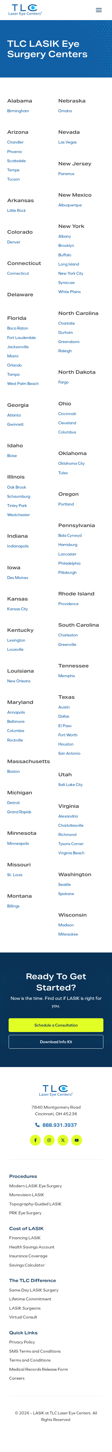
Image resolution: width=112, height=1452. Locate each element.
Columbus (67, 432)
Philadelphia (69, 563)
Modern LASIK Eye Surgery (35, 1185)
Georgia (18, 405)
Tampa (13, 374)
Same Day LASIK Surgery (33, 1290)
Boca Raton (17, 328)
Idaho (15, 445)
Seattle (64, 884)
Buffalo (64, 255)
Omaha (65, 111)
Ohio (64, 403)
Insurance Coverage (28, 1255)
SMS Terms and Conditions (35, 1351)
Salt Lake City (70, 784)
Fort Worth (68, 735)
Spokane (66, 893)
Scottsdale (16, 160)
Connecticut (24, 263)
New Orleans (18, 681)
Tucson (13, 179)
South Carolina (78, 625)
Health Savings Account (32, 1246)
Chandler (15, 142)
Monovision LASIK (26, 1194)
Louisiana (20, 671)
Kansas (17, 599)
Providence (68, 603)
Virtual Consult (23, 1316)
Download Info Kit (56, 1041)
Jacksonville (18, 346)
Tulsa (62, 473)
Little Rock (16, 210)
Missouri (19, 864)
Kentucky (20, 630)
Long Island (68, 264)
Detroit (13, 802)
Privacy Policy (22, 1341)
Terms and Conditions (30, 1360)
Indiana (17, 536)
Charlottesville (71, 825)
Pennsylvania (76, 525)
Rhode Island (76, 594)
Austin (64, 707)
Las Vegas (67, 142)
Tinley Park (17, 505)
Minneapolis (18, 843)
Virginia (68, 806)
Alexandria (68, 816)
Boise (12, 455)
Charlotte (66, 323)
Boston (13, 771)
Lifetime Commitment (30, 1298)
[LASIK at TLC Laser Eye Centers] (25, 10)
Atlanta (14, 415)
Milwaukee (68, 934)
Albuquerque (70, 205)
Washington (74, 874)
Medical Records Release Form (38, 1369)
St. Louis (14, 874)
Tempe (13, 170)
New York (71, 226)
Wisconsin (72, 915)
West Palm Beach (23, 383)
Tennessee (73, 666)
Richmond (67, 834)
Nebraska (72, 101)
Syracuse (66, 282)
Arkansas (20, 200)
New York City (70, 273)
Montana (19, 896)
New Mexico (75, 195)
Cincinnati (67, 413)
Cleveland (67, 423)
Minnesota (21, 833)
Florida (16, 318)
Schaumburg (18, 496)
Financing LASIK (25, 1237)
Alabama (19, 101)
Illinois (16, 477)
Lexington (16, 640)
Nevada (69, 132)
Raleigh (65, 351)
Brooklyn (66, 245)
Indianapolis (18, 546)
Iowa (13, 567)
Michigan (19, 792)
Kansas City (17, 609)
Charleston (68, 635)
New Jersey (74, 163)
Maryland (20, 702)
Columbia (15, 730)
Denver (13, 242)
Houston (66, 744)
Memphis (66, 675)
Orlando (14, 365)
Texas (66, 697)
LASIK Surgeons (24, 1308)
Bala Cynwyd (70, 535)
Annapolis (16, 712)
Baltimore (16, 721)
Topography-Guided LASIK (35, 1203)
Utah (65, 774)
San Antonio (69, 753)
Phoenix (14, 151)
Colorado (20, 232)
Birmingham (18, 111)
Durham (65, 332)
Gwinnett (15, 424)
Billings (13, 906)
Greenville (67, 644)
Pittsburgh (67, 572)
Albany (64, 236)
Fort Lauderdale (21, 337)
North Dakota (77, 372)
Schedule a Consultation (56, 1025)
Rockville (15, 740)
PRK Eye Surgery (25, 1212)
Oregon (68, 494)
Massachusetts (28, 761)
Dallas (63, 716)
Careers (16, 1378)
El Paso (65, 725)
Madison (66, 925)
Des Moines (17, 577)
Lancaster (67, 554)
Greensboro (69, 341)
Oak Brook (16, 487)
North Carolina (78, 313)
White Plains (69, 291)
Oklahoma (72, 453)
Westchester (18, 514)
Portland (66, 504)
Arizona (17, 132)
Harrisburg (67, 544)
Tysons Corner (71, 843)
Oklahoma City (71, 463)
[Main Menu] (98, 10)
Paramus (66, 173)
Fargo (63, 382)
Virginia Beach (71, 853)
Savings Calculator (27, 1265)
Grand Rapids (19, 812)
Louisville (15, 649)
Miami (12, 356)
